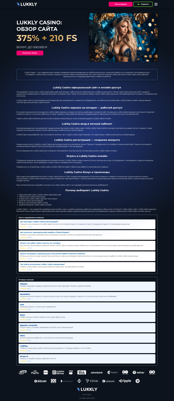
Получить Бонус (30, 53)
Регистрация (121, 4)
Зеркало (145, 4)
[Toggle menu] (155, 4)
